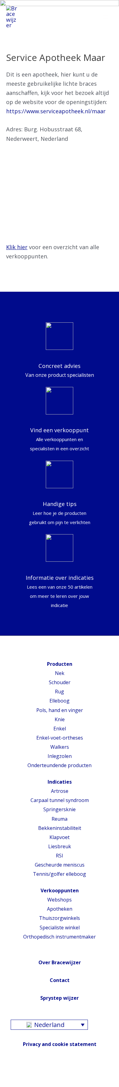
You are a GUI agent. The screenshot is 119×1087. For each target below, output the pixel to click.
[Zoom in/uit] (47, 1074)
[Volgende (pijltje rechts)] (20, 1084)
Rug (59, 691)
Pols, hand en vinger (59, 710)
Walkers (59, 747)
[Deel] (20, 1074)
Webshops (59, 899)
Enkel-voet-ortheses (59, 737)
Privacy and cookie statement (59, 1044)
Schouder (59, 682)
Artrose (59, 791)
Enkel (59, 728)
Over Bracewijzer (59, 962)
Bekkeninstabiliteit (59, 828)
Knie (60, 719)
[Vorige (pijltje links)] (6, 1084)
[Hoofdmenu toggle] (106, 17)
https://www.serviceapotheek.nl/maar (56, 111)
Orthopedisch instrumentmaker (59, 936)
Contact (60, 980)
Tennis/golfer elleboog (59, 874)
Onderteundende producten (59, 765)
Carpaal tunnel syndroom (60, 800)
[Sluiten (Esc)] (6, 1074)
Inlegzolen (60, 756)
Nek (59, 673)
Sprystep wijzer (59, 998)
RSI (59, 855)
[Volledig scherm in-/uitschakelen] (33, 1074)
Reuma (59, 818)
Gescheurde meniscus (60, 864)
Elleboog (59, 700)
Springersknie (59, 809)
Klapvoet (59, 837)
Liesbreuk (59, 846)
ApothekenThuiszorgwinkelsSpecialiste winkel (59, 918)
